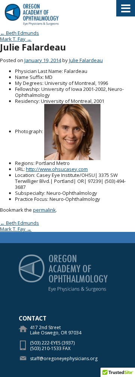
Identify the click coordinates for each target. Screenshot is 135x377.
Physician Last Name (38, 71)
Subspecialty (29, 193)
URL (19, 169)
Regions (24, 163)
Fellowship (27, 89)
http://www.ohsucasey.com (57, 169)
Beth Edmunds (19, 33)
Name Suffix (29, 77)
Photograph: (29, 131)
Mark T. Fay (16, 39)
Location (24, 175)
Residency (27, 101)
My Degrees (28, 83)
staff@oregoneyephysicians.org (64, 358)
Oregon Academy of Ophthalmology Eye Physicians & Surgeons (32, 15)
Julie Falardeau (86, 60)
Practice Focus (31, 199)
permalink (44, 209)
